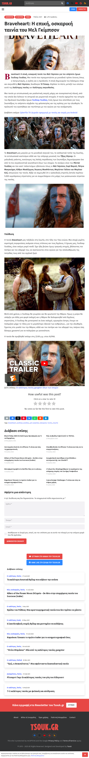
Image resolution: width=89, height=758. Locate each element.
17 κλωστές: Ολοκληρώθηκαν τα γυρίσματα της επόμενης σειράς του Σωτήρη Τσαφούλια (64, 470)
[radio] (35, 404)
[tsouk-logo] (7, 3)
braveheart (12, 423)
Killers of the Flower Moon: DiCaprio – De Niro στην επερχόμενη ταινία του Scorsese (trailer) (23, 459)
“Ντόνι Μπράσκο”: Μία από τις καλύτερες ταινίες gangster (35, 650)
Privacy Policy (53, 741)
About (16, 717)
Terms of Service (69, 741)
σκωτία (55, 423)
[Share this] (12, 418)
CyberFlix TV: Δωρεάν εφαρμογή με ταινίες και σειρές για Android (48, 112)
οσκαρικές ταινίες (46, 423)
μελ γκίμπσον (34, 423)
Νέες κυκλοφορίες (13, 590)
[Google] (81, 3)
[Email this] (7, 418)
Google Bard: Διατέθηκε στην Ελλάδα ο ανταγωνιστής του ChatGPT (61, 459)
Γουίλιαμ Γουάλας (39, 100)
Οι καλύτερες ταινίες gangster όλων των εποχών (37, 387)
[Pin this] (23, 418)
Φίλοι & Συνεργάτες (28, 717)
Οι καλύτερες (11, 576)
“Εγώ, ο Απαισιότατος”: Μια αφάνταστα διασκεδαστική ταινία (38, 663)
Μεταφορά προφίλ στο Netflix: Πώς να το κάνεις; (22, 469)
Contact (72, 717)
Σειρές (19, 620)
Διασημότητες (11, 674)
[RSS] (85, 3)
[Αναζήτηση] (62, 3)
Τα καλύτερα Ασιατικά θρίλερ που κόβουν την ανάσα (32, 579)
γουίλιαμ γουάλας (23, 423)
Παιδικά (19, 660)
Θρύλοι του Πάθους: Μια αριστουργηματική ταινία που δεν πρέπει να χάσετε (44, 610)
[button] (3, 9)
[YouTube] (76, 3)
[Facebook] (68, 3)
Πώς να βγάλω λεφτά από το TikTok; (60, 436)
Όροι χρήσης (43, 717)
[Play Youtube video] (44, 363)
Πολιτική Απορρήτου (59, 717)
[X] (72, 3)
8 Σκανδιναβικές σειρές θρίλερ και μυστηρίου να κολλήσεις (35, 623)
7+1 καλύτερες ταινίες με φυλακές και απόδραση (30, 691)
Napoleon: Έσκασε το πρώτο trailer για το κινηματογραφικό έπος (20, 481)
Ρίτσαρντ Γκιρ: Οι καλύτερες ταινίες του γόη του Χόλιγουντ (35, 677)
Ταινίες (19, 576)
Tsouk (69, 746)
